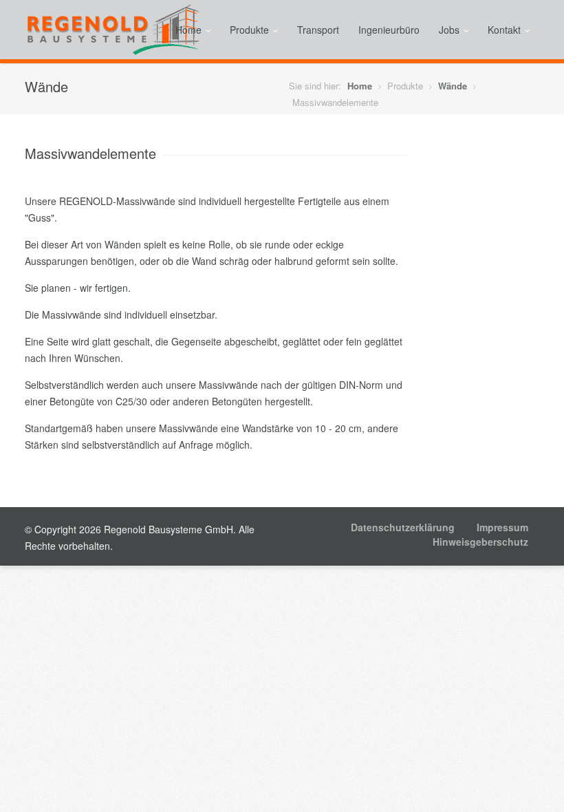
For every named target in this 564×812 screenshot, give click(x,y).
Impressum (502, 527)
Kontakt (504, 29)
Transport (318, 29)
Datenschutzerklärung (403, 527)
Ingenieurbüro (389, 29)
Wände (452, 85)
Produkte (249, 29)
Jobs (449, 29)
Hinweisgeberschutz (480, 541)
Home (188, 29)
